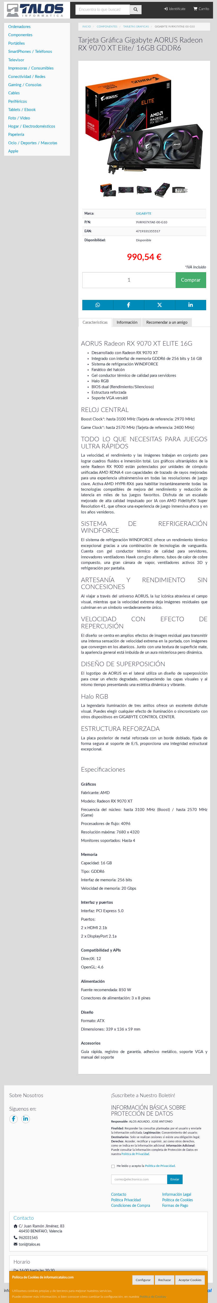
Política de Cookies (153, 1296)
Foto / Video (19, 118)
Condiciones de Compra (130, 1206)
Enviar (174, 1179)
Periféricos (17, 102)
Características (95, 322)
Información (127, 322)
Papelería (16, 135)
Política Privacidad (126, 1200)
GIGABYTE (143, 213)
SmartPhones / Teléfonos (30, 52)
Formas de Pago (175, 1206)
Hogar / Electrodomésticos (31, 126)
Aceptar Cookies (190, 1280)
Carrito (203, 9)
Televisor (16, 60)
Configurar (143, 1280)
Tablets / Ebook (22, 110)
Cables (14, 93)
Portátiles (16, 43)
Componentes (20, 35)
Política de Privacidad (135, 1154)
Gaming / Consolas (25, 85)
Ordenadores (19, 27)
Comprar (191, 280)
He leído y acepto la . (146, 1165)
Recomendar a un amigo (167, 322)
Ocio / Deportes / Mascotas (32, 143)
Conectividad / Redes (27, 77)
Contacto (118, 1195)
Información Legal (176, 1195)
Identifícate (177, 9)
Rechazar (164, 1280)
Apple (13, 151)
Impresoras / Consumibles (31, 68)
